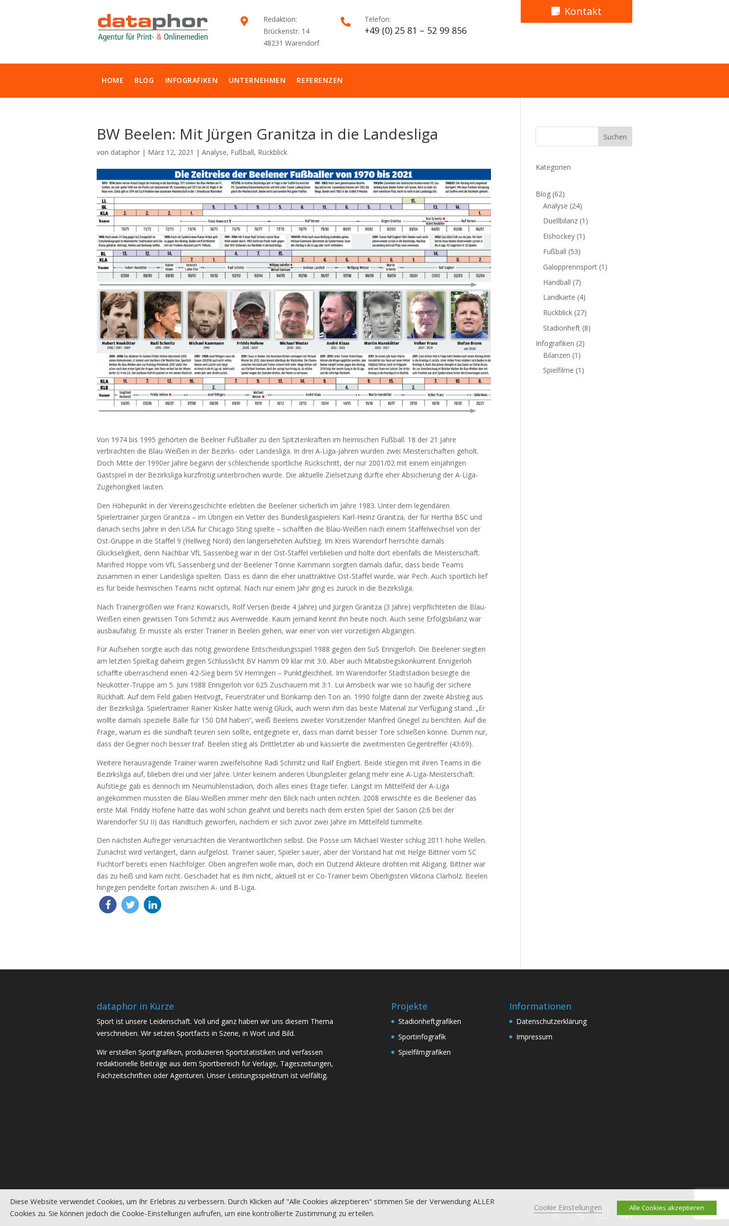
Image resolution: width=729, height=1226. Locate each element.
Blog (144, 80)
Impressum (534, 1036)
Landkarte (559, 297)
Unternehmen (257, 80)
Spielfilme (558, 370)
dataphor (125, 152)
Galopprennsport (570, 267)
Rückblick (272, 152)
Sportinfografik (422, 1036)
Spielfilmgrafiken (424, 1052)
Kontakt (583, 11)
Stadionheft (561, 328)
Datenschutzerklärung (551, 1021)
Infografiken (191, 80)
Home (112, 80)
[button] (108, 904)
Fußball (242, 152)
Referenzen (320, 80)
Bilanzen (556, 355)
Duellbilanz (560, 220)
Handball (557, 282)
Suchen (615, 136)
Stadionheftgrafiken (429, 1021)
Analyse (214, 152)
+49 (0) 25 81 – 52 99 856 (415, 30)
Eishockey (559, 236)
